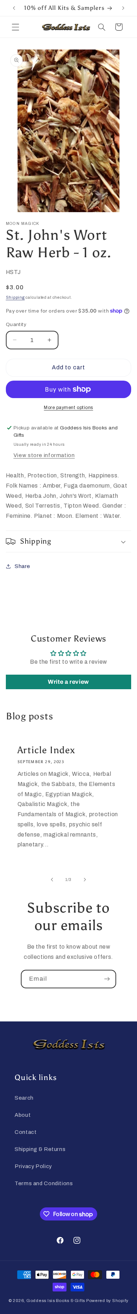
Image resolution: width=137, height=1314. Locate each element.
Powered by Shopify (107, 1300)
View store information (44, 455)
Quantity (16, 324)
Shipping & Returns (40, 1149)
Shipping (15, 297)
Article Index (46, 750)
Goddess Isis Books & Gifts (55, 1300)
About (23, 1115)
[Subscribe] (107, 979)
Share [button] (22, 566)
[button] (15, 27)
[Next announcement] (123, 8)
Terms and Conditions (44, 1183)
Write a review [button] (68, 682)
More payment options (68, 407)
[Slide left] (52, 880)
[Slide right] (85, 880)
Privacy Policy (33, 1166)
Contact (26, 1132)
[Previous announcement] (14, 8)
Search (24, 1098)
